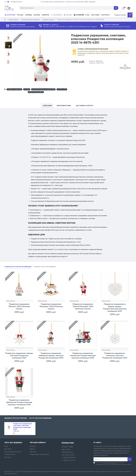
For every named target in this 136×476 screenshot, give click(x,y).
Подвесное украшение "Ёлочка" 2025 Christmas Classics (19, 306)
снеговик (26, 89)
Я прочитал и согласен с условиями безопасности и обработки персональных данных (113, 463)
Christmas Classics (48, 19)
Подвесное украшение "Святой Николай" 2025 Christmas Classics (82, 306)
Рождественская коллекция (30, 19)
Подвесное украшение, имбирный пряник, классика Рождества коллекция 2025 (51, 355)
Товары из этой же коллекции (17, 267)
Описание (47, 105)
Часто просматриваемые (40, 418)
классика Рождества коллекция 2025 (43, 89)
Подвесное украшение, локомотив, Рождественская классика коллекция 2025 (83, 355)
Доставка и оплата (84, 105)
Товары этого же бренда (44, 267)
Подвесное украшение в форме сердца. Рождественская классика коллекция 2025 (114, 307)
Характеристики (64, 105)
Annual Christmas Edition (35, 92)
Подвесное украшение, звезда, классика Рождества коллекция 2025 (19, 355)
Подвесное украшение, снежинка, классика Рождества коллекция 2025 (114, 355)
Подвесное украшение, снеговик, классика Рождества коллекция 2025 (22, 426)
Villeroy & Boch (13, 19)
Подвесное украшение (14, 89)
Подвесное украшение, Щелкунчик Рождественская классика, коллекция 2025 (19, 402)
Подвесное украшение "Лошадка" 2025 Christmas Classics (51, 306)
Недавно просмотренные (15, 418)
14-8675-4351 (61, 89)
